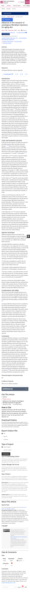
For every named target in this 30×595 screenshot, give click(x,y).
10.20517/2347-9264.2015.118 (9, 38)
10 (26, 130)
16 (24, 152)
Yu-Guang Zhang (21, 32)
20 (24, 194)
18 (11, 155)
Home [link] (3, 9)
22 (2, 300)
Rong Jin (12, 32)
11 (6, 145)
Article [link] (14, 9)
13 (7, 145)
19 (11, 177)
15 (16, 152)
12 (13, 211)
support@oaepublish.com (8, 582)
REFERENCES (7, 389)
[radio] (14, 433)
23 (8, 369)
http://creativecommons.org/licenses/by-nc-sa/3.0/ (18, 537)
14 (11, 152)
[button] (7, 19)
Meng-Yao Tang (6, 32)
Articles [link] (8, 9)
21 (17, 297)
